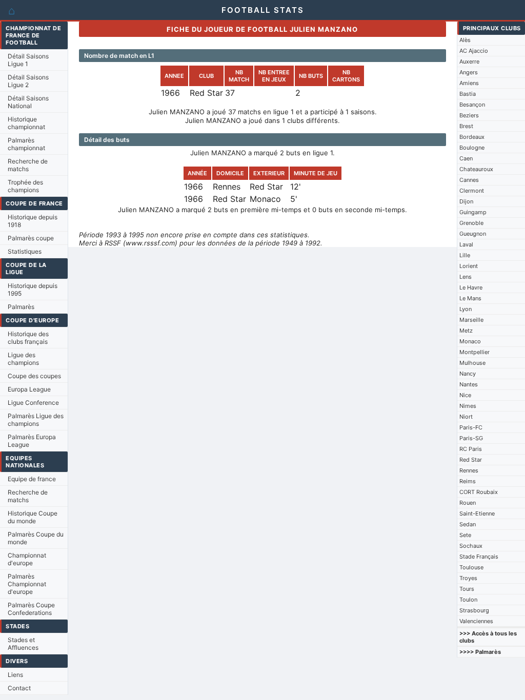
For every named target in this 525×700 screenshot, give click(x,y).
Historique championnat (26, 123)
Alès (465, 40)
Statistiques (25, 251)
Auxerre (469, 61)
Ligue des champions (23, 358)
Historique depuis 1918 (32, 221)
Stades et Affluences (23, 643)
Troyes (468, 578)
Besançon (472, 104)
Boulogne (471, 147)
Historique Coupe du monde (32, 517)
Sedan (467, 524)
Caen (466, 158)
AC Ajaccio (473, 50)
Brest (466, 126)
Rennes (468, 470)
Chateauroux (476, 169)
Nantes (468, 384)
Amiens (469, 83)
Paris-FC (470, 427)
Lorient (468, 266)
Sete (465, 535)
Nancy (467, 373)
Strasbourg (474, 610)
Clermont (471, 190)
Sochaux (470, 545)
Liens (15, 674)
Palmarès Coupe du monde (36, 538)
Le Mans (470, 298)
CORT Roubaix (478, 492)
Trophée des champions (25, 186)
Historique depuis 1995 (32, 289)
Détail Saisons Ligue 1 (28, 60)
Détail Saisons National (28, 102)
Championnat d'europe (27, 559)
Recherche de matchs (28, 165)
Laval (466, 244)
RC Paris (470, 448)
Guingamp (473, 212)
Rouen (467, 502)
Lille (464, 255)
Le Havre (470, 287)
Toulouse (471, 567)
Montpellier (474, 352)
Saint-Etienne (477, 513)
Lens (465, 276)
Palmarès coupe (31, 238)
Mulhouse (472, 362)
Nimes (467, 405)
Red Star (470, 459)
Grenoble (471, 223)
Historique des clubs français (28, 337)
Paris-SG (471, 438)
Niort (466, 416)
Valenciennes (476, 621)
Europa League (29, 389)
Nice (465, 395)
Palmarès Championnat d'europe (27, 583)
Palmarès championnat (26, 144)
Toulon (468, 599)
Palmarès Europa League (32, 440)
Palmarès (21, 307)
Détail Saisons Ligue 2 (28, 81)
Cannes (469, 179)
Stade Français (478, 556)
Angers (468, 72)
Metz (466, 330)
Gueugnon (472, 233)
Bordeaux (471, 136)
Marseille (471, 319)
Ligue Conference (33, 402)
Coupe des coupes (34, 376)
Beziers (469, 115)
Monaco (470, 341)
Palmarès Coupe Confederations (31, 608)
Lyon (465, 309)
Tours (466, 588)
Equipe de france (32, 479)
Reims (467, 481)
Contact (19, 688)
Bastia (467, 93)
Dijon (466, 201)
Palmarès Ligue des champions (36, 419)
